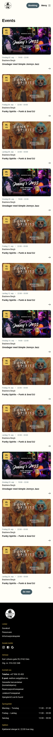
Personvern (7, 632)
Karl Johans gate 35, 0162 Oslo (15, 659)
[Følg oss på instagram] (3, 648)
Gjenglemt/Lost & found (12, 697)
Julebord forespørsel (11, 693)
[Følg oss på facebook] (8, 648)
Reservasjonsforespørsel (12, 689)
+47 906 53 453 (17, 674)
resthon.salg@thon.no (18, 678)
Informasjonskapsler (11, 636)
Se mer (26, 591)
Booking (32, 5)
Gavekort (6, 628)
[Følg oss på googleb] (12, 648)
